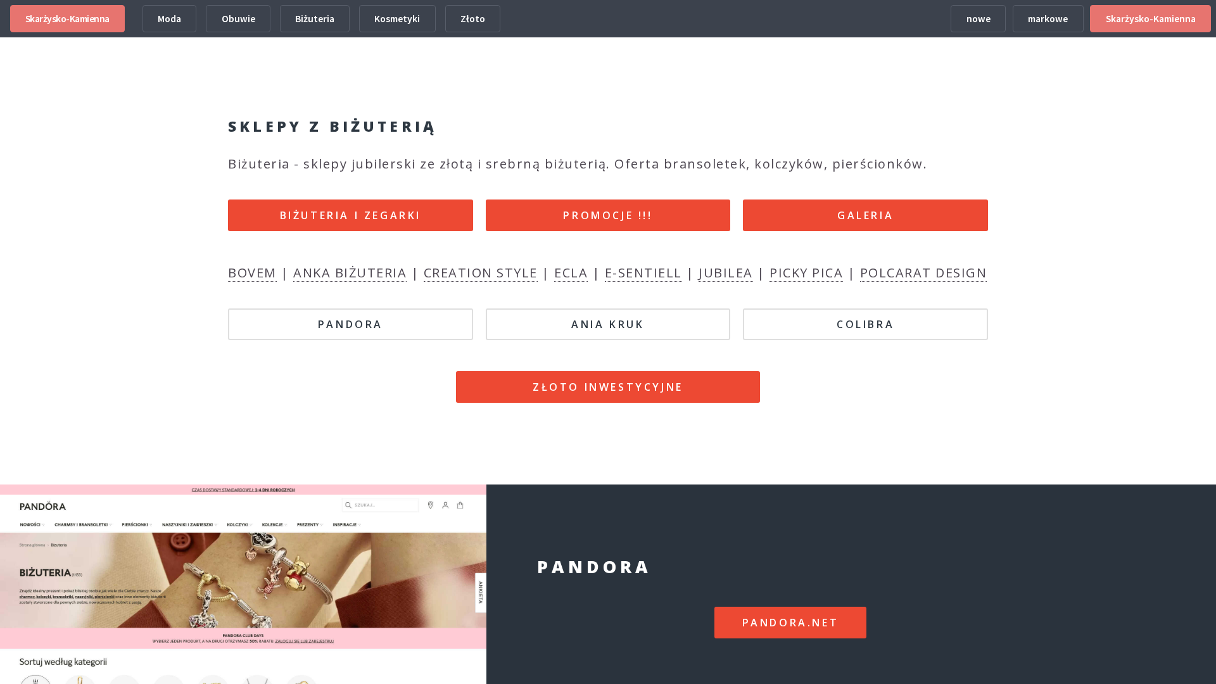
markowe (1048, 19)
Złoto (472, 19)
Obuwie (238, 19)
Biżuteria (314, 19)
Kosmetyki (397, 19)
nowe (978, 19)
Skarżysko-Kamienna (67, 19)
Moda (169, 19)
